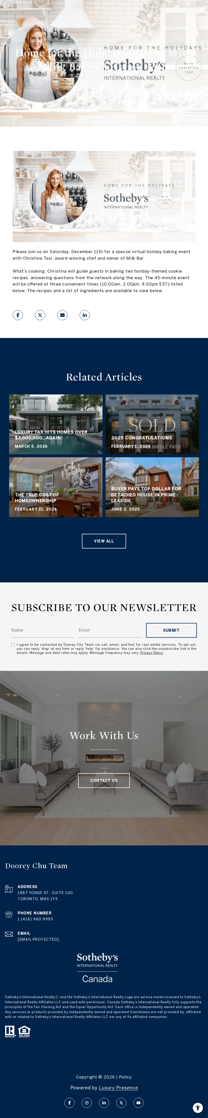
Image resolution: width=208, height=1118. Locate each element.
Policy (125, 1077)
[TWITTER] (121, 1103)
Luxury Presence (118, 1087)
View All (104, 541)
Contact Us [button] (104, 781)
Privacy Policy (151, 652)
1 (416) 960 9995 (35, 919)
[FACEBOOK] (69, 1103)
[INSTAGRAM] (87, 1103)
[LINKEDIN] (104, 1103)
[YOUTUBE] (138, 1103)
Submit (171, 630)
